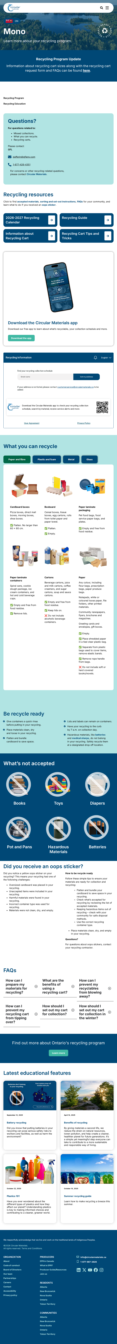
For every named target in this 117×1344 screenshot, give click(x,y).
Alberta (43, 1287)
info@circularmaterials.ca (93, 1257)
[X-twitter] (84, 1270)
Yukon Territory (47, 1304)
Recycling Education (14, 103)
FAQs (80, 201)
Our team (7, 1274)
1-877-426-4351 (21, 164)
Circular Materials (37, 174)
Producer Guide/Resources (53, 1269)
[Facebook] (96, 1270)
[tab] (17, 459)
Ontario (43, 1299)
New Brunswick (47, 1291)
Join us (43, 1274)
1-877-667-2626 (88, 1262)
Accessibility (9, 1291)
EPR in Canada (47, 1261)
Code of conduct (11, 1265)
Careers (7, 1282)
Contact (7, 1286)
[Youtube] (90, 1270)
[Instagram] (101, 1270)
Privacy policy (10, 1295)
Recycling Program (13, 98)
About (6, 1261)
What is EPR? (46, 1265)
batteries (100, 734)
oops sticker (49, 204)
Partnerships (9, 1278)
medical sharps (80, 738)
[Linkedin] (78, 1270)
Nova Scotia (46, 1295)
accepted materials (28, 201)
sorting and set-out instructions (58, 201)
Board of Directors (12, 1269)
